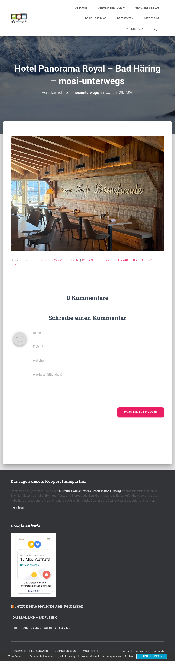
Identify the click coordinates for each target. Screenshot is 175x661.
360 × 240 (121, 260)
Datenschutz (134, 29)
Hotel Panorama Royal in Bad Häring (41, 628)
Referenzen (125, 18)
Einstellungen (151, 656)
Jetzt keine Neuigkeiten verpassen (49, 606)
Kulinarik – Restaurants (31, 650)
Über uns (81, 7)
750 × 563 (73, 260)
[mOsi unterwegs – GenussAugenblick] (19, 18)
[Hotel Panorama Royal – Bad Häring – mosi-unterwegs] (87, 193)
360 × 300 (136, 260)
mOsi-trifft (90, 650)
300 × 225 (41, 260)
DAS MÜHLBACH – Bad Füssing (35, 617)
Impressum (151, 18)
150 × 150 (26, 260)
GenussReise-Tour (110, 7)
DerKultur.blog (95, 18)
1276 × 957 (57, 260)
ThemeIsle (157, 651)
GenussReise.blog (147, 7)
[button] (123, 7)
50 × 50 (149, 260)
